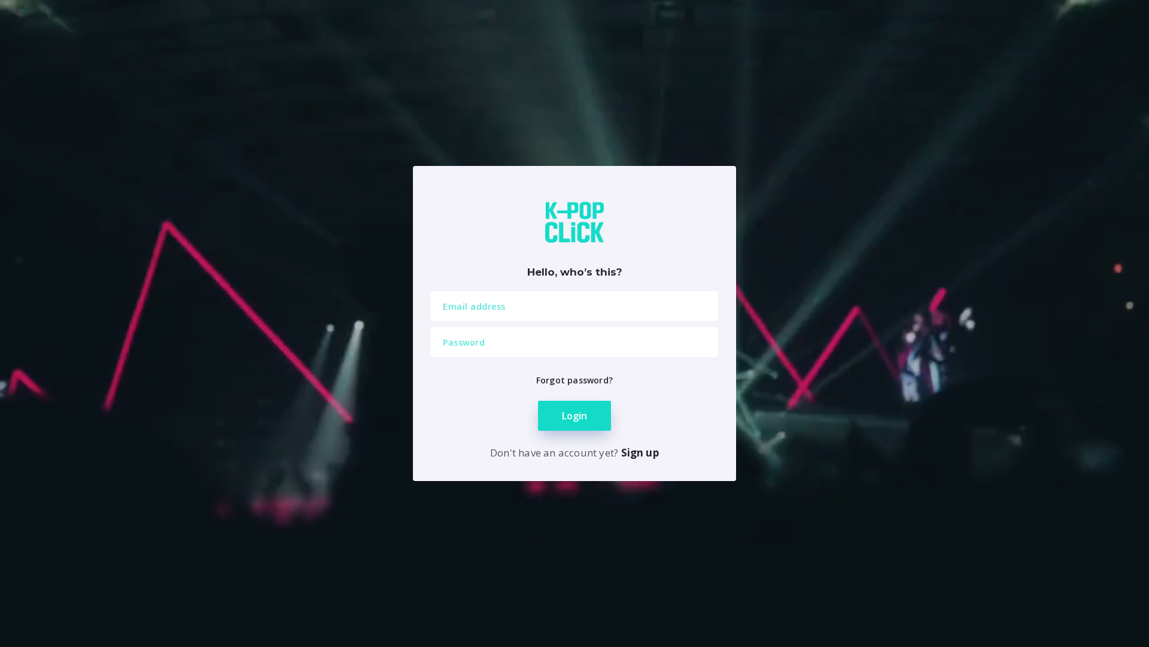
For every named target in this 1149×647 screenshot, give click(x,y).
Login (574, 415)
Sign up (640, 452)
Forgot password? (574, 380)
